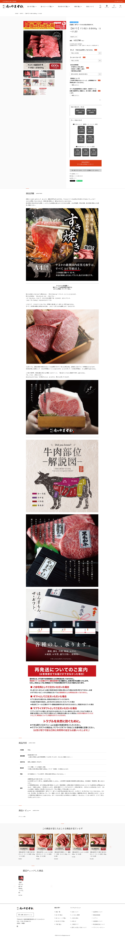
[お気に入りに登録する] (100, 100)
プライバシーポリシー (99, 927)
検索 (100, 7)
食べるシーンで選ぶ (46, 6)
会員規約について (97, 921)
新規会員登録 (96, 915)
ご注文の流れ (74, 918)
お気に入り (114, 7)
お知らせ (73, 921)
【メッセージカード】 (77, 57)
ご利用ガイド (74, 924)
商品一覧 (58, 912)
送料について (73, 178)
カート (120, 7)
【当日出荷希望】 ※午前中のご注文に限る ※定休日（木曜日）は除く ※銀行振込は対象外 (78, 68)
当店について (90, 6)
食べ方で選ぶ (31, 6)
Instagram (17, 926)
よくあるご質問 (75, 915)
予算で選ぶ (77, 6)
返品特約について (74, 173)
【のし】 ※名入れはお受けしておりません (83, 50)
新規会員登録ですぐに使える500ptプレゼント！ (85, 163)
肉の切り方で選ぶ (63, 6)
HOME (16, 13)
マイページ (107, 7)
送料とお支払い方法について (79, 927)
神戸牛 (21, 13)
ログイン (95, 918)
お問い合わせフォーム (26, 915)
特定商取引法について (99, 924)
